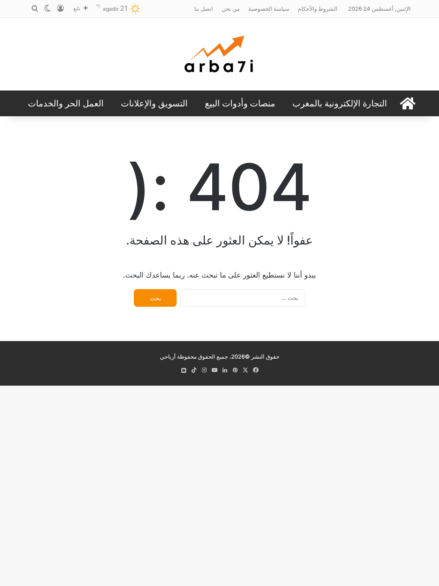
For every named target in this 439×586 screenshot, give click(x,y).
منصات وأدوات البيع (240, 103)
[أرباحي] (219, 54)
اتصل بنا (203, 8)
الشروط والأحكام (317, 8)
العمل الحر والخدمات (66, 103)
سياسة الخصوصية (268, 8)
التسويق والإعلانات (154, 103)
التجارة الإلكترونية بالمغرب (339, 103)
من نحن (231, 8)
